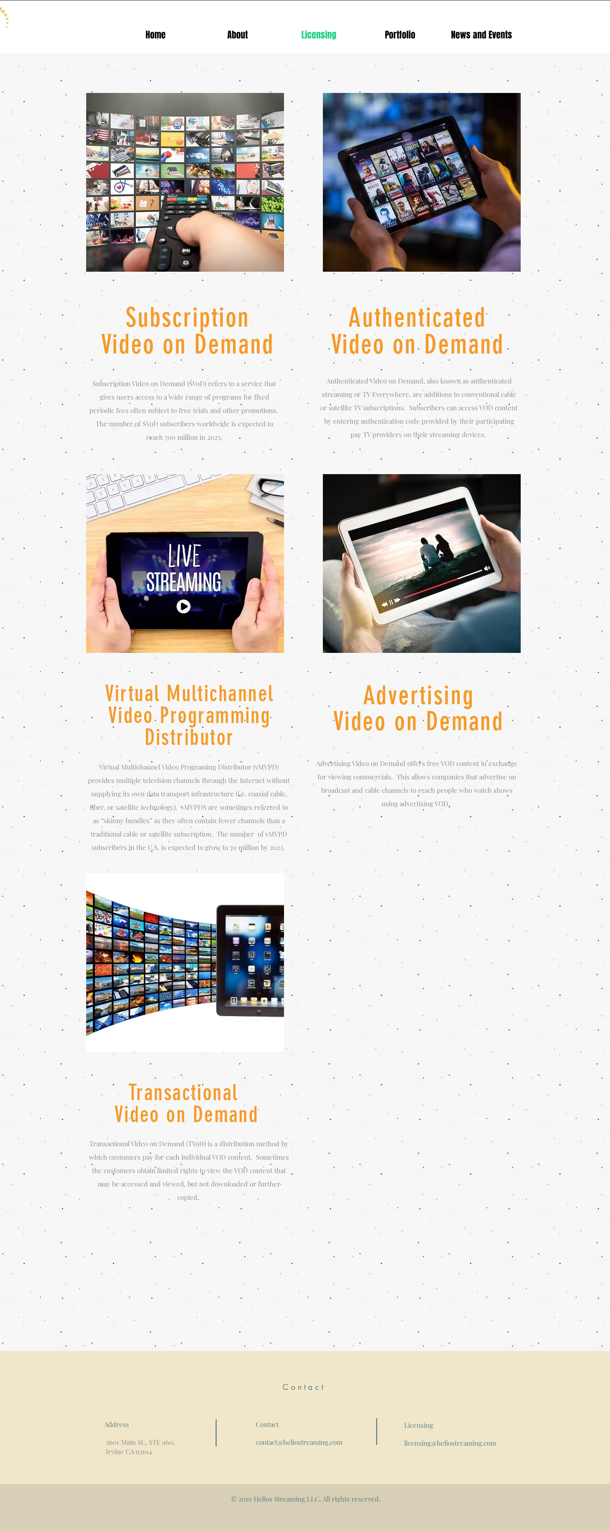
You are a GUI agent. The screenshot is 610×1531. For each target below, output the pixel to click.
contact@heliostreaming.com (299, 1442)
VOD (486, 407)
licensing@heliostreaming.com (450, 1442)
